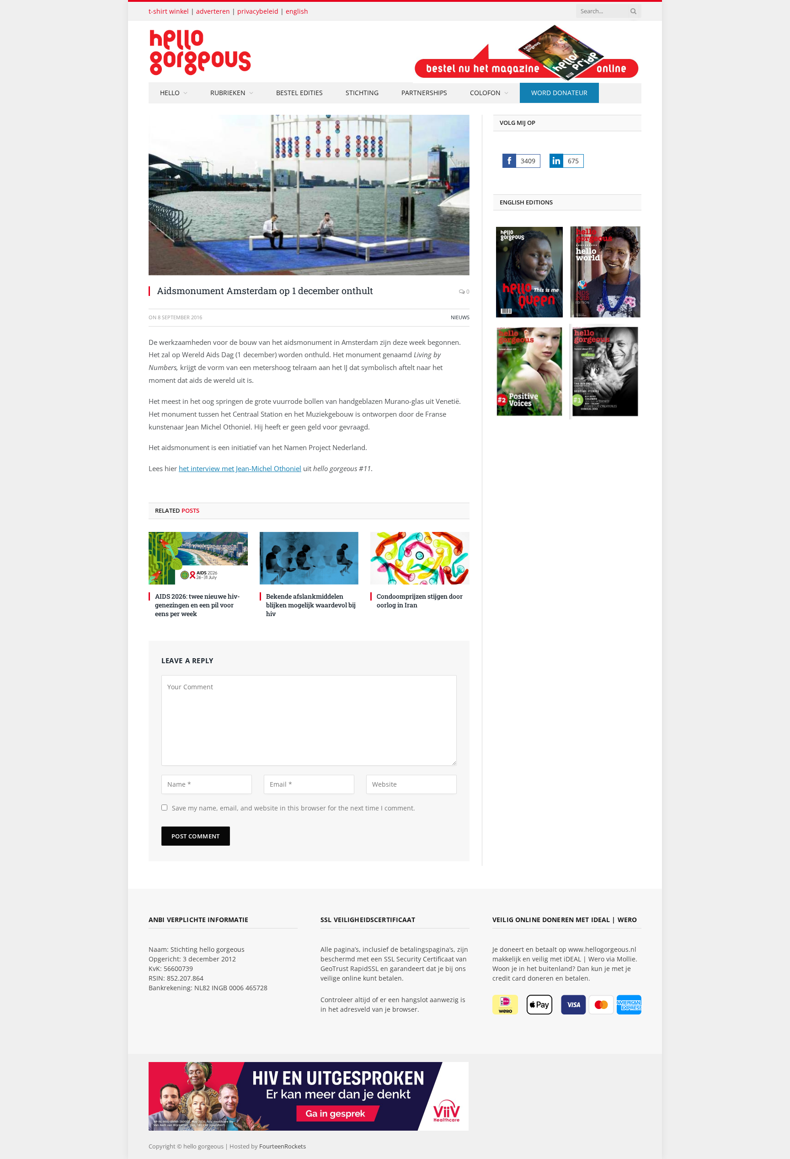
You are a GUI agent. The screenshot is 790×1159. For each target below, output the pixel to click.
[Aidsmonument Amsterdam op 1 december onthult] (309, 195)
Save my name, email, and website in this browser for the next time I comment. (293, 808)
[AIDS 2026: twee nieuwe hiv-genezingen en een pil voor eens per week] (198, 558)
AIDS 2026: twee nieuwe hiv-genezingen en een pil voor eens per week (197, 605)
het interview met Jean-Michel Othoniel (240, 468)
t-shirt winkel (169, 11)
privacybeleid (257, 11)
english (297, 11)
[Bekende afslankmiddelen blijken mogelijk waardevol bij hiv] (309, 558)
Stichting (362, 92)
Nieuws (460, 317)
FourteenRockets (282, 1146)
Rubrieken (228, 92)
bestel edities (299, 92)
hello (170, 92)
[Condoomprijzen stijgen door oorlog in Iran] (420, 558)
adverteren (213, 11)
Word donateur (559, 92)
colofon (485, 92)
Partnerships (424, 92)
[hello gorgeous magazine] (236, 51)
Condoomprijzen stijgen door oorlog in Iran (420, 600)
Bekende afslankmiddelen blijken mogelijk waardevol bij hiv (311, 605)
